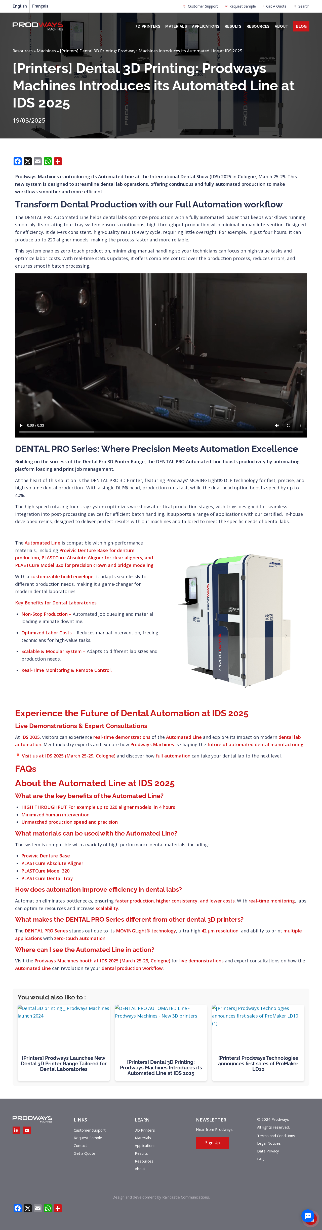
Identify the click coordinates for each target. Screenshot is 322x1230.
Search (303, 6)
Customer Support (203, 6)
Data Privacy (268, 1150)
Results (233, 26)
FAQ (260, 1158)
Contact (80, 1145)
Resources (258, 26)
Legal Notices (269, 1143)
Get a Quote (84, 1153)
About (281, 26)
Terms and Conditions (276, 1135)
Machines (46, 51)
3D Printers (147, 26)
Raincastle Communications (185, 1197)
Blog (301, 26)
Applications (205, 26)
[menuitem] (200, 7)
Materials (176, 26)
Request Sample (242, 6)
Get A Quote (276, 6)
